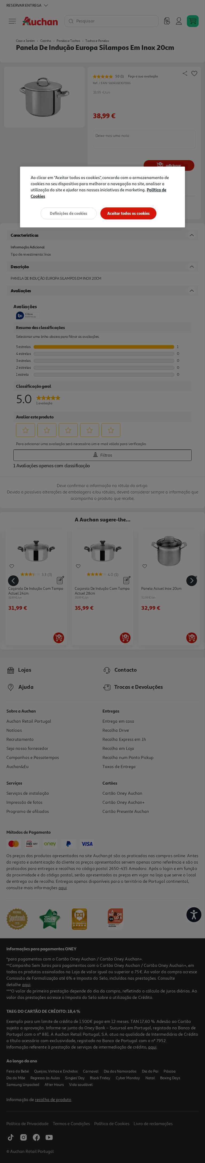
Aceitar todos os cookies (128, 213)
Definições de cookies (68, 213)
